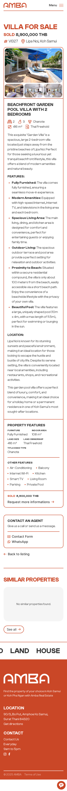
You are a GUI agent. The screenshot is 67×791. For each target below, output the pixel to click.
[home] (15, 5)
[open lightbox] (33, 65)
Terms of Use (32, 774)
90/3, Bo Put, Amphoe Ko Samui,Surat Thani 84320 (26, 716)
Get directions (13, 724)
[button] (56, 5)
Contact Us (11, 739)
